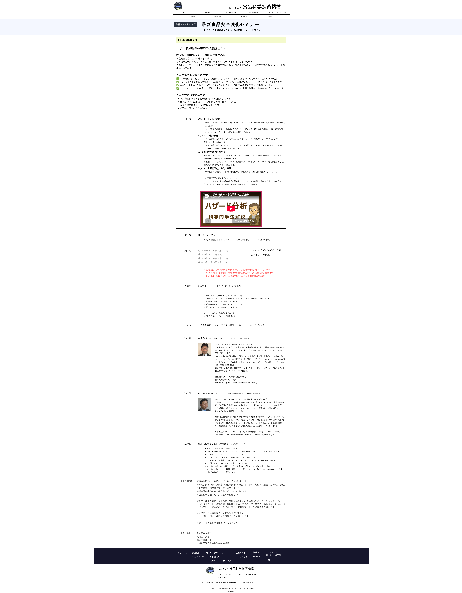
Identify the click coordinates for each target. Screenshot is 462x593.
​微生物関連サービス (215, 553)
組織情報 (257, 552)
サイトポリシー (272, 552)
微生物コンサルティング (220, 561)
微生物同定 (214, 557)
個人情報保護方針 (273, 555)
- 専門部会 (241, 557)
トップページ (181, 553)
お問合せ (269, 560)
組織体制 (257, 556)
